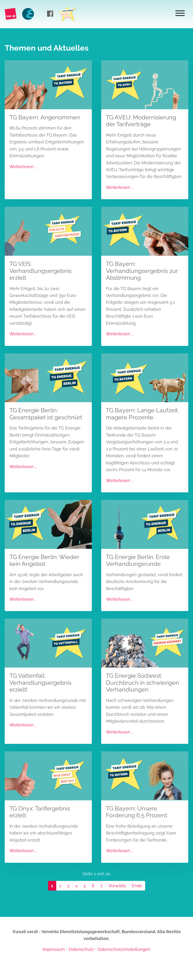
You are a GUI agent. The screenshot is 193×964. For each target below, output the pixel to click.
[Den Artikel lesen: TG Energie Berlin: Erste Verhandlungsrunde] (144, 524)
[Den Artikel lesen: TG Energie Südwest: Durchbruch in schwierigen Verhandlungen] (144, 642)
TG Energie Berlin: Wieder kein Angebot (44, 560)
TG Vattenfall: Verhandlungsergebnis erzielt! (40, 682)
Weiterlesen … (23, 166)
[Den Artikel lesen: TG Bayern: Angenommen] (48, 84)
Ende (137, 885)
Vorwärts (117, 885)
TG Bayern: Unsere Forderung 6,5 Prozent (136, 812)
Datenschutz (81, 949)
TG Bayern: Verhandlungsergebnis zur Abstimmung (142, 270)
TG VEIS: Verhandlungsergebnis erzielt (40, 270)
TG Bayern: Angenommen (44, 117)
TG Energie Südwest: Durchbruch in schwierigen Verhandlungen (142, 682)
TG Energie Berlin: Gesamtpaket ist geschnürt (45, 414)
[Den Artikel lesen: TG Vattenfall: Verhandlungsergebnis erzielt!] (48, 642)
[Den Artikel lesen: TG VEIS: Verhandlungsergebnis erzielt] (48, 230)
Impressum (54, 949)
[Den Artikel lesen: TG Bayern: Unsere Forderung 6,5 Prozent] (144, 775)
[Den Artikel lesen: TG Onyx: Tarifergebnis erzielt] (48, 775)
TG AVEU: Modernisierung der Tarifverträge (141, 121)
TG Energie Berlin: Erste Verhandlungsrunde (138, 560)
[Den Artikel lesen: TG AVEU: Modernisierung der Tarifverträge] (144, 84)
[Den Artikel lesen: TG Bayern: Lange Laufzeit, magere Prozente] (144, 377)
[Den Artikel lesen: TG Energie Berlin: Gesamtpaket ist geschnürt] (48, 377)
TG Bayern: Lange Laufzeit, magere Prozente (142, 414)
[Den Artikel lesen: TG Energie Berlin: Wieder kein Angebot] (48, 524)
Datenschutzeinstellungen (124, 949)
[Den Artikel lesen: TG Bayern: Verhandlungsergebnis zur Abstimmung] (144, 230)
